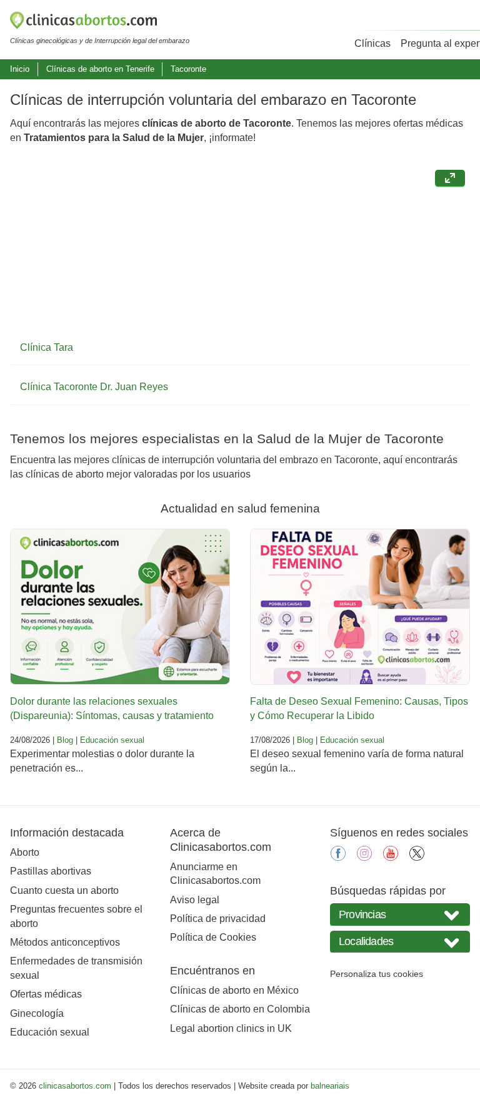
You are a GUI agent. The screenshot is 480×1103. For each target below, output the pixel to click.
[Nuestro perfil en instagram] (364, 857)
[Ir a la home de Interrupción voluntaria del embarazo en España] (99, 22)
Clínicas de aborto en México (234, 990)
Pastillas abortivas (50, 871)
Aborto (24, 852)
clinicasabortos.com (75, 1086)
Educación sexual (112, 740)
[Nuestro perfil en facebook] (338, 857)
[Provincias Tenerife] (400, 914)
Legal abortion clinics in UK (231, 1028)
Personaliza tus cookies (376, 974)
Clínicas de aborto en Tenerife (100, 69)
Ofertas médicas (46, 994)
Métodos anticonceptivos (65, 942)
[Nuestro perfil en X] (417, 857)
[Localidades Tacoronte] (400, 942)
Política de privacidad (218, 918)
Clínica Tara (46, 347)
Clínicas (372, 43)
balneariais (330, 1086)
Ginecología (37, 1013)
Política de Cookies (213, 937)
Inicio (19, 69)
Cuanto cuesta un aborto (64, 890)
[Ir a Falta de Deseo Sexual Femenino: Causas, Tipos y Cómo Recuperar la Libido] (360, 606)
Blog (65, 740)
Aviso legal (194, 900)
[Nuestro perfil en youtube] (390, 857)
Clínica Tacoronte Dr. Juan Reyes (94, 386)
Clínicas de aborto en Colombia (240, 1009)
